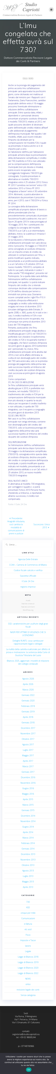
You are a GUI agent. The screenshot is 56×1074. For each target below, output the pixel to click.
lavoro (28, 945)
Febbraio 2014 (28, 843)
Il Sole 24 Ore (28, 581)
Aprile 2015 (28, 799)
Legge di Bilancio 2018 (28, 956)
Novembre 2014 (28, 821)
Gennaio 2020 (28, 700)
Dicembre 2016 (28, 777)
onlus (28, 984)
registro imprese (28, 586)
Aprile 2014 (28, 832)
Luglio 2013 (28, 876)
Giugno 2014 (28, 826)
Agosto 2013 (28, 870)
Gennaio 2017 (28, 772)
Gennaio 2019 (28, 711)
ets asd (28, 929)
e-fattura (28, 923)
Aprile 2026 (28, 684)
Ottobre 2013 (28, 865)
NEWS (30, 78)
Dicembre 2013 (28, 854)
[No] (52, 1063)
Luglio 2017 (28, 750)
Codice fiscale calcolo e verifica (28, 570)
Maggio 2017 (28, 755)
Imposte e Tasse (28, 940)
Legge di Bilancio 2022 (28, 973)
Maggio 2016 (28, 793)
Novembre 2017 (28, 733)
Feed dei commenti (28, 607)
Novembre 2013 (28, 859)
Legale (28, 951)
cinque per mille (28, 913)
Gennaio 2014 (28, 848)
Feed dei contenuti (28, 604)
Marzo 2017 (28, 766)
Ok (28, 1070)
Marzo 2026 (28, 689)
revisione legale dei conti (28, 989)
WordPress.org (28, 610)
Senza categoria (28, 995)
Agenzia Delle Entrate (28, 559)
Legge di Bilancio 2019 (28, 962)
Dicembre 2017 (28, 728)
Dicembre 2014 (28, 815)
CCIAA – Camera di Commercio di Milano (28, 564)
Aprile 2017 (28, 761)
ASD (28, 907)
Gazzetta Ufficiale (28, 575)
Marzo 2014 (28, 837)
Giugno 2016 (28, 788)
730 (28, 902)
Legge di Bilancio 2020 (28, 967)
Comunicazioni (28, 918)
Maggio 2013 (28, 881)
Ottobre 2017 (28, 739)
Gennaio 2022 (28, 695)
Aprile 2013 (28, 887)
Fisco (25, 78)
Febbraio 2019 (28, 706)
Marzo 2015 (28, 804)
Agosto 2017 (28, 744)
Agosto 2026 (28, 678)
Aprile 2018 (28, 717)
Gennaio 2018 (28, 722)
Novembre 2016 (28, 782)
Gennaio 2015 (28, 810)
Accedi (28, 600)
